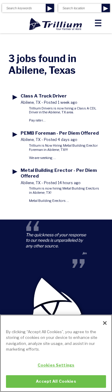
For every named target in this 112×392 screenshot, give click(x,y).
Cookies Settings (56, 365)
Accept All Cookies (56, 381)
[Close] (104, 323)
